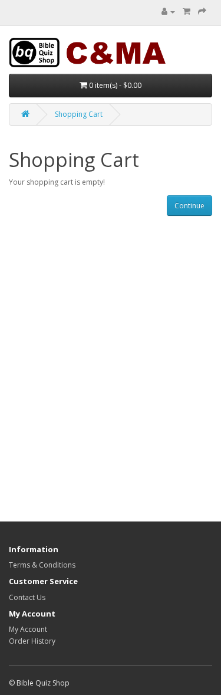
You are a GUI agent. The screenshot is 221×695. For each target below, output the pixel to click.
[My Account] (168, 11)
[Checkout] (202, 11)
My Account (28, 629)
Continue (189, 206)
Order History (32, 641)
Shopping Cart (79, 114)
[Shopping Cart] (186, 11)
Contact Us (27, 597)
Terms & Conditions (42, 565)
